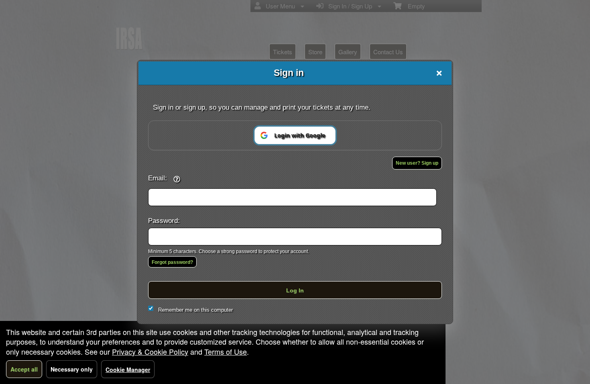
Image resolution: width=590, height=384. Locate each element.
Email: (157, 178)
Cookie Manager (128, 370)
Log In (295, 290)
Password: (164, 220)
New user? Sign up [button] (417, 163)
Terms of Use (225, 351)
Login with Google (299, 135)
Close (439, 73)
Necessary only (72, 369)
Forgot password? (172, 262)
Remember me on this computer (195, 310)
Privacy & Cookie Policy (150, 351)
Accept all (24, 369)
